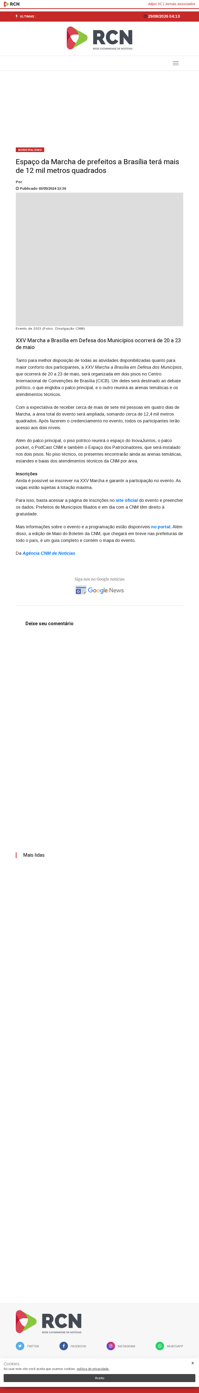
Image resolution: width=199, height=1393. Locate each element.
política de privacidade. (93, 1369)
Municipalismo (30, 150)
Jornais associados (180, 4)
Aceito (99, 1378)
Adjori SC (155, 4)
